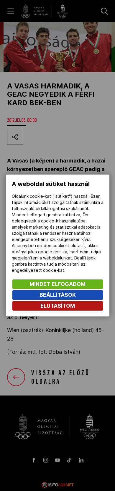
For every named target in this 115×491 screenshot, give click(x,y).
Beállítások (58, 295)
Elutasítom (57, 306)
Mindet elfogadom (57, 284)
